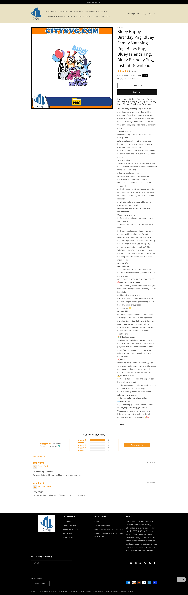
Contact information (112, 591)
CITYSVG (40, 591)
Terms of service (86, 591)
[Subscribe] (69, 563)
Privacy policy (73, 591)
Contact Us (67, 521)
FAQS (96, 521)
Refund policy (62, 591)
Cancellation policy (127, 591)
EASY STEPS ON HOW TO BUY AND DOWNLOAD (108, 534)
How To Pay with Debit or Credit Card (108, 529)
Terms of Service (69, 525)
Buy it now (137, 92)
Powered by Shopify (49, 591)
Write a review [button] (137, 445)
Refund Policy (68, 533)
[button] (76, 11)
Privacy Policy (68, 537)
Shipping (120, 79)
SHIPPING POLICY (70, 529)
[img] (38, 463)
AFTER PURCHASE (102, 525)
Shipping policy (98, 591)
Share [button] (122, 424)
